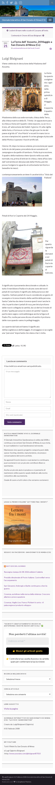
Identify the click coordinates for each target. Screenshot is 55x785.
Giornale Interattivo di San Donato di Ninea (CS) (24, 20)
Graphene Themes (24, 782)
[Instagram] (20, 2)
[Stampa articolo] (51, 48)
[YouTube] (16, 2)
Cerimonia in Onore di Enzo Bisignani (26, 35)
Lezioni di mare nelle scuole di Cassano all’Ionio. (28, 30)
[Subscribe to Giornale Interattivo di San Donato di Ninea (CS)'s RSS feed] (3, 2)
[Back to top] (49, 779)
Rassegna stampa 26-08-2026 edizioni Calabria (23, 572)
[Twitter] (11, 2)
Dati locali (31, 48)
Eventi (37, 48)
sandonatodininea (19, 48)
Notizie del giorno (16, 566)
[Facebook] (7, 2)
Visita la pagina (11, 708)
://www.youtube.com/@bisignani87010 (24, 753)
